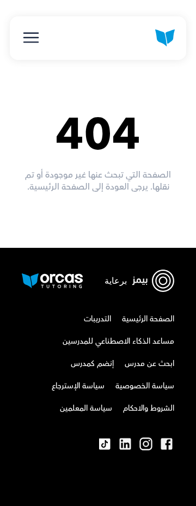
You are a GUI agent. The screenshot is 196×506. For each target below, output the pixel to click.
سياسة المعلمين (86, 408)
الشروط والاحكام (148, 408)
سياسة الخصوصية (144, 386)
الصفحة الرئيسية (148, 319)
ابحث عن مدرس (149, 363)
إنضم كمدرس (92, 363)
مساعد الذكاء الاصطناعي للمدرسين (118, 341)
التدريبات (97, 319)
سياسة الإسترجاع (78, 386)
